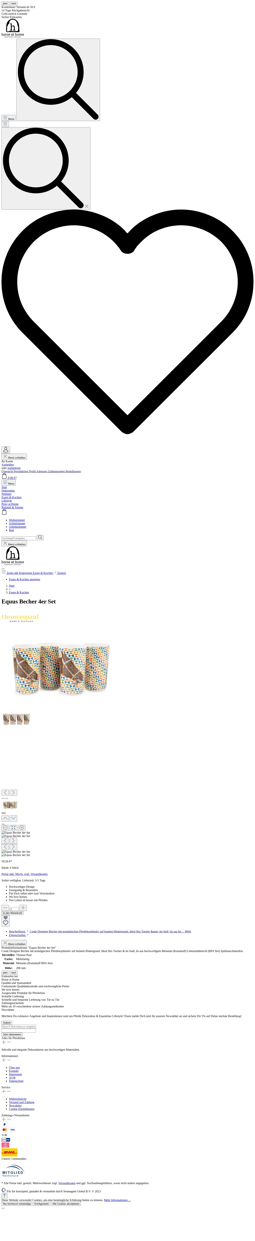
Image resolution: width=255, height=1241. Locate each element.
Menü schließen (16, 457)
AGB (12, 1077)
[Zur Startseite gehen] (12, 36)
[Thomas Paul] (20, 627)
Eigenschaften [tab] (17, 935)
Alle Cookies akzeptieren (65, 1203)
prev (5, 3)
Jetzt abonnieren (12, 1034)
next (13, 3)
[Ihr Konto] (5, 450)
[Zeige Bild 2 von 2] (6, 798)
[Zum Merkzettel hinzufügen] (5, 921)
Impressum (15, 1074)
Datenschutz (16, 1081)
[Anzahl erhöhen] (23, 908)
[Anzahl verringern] (5, 908)
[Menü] (5, 124)
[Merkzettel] (127, 444)
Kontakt (13, 1070)
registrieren (14, 468)
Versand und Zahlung (21, 1102)
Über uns (14, 1067)
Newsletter (15, 1105)
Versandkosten (66, 1183)
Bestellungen (73, 471)
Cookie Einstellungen (21, 1109)
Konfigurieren (42, 1203)
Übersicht (7, 471)
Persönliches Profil (25, 471)
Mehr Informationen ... (117, 1200)
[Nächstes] (13, 793)
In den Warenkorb (12, 913)
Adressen (42, 471)
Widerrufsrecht (17, 1098)
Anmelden (7, 464)
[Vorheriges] (5, 793)
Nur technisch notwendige (17, 1203)
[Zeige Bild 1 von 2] (2, 798)
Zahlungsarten (57, 471)
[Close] (2, 824)
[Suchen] (45, 168)
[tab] (100, 931)
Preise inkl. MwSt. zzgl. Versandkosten (24, 874)
